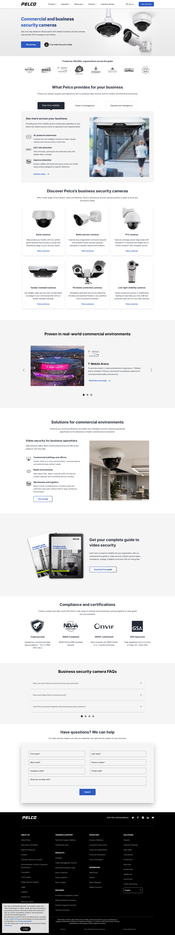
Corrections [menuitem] (128, 860)
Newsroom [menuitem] (93, 873)
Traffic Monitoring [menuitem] (130, 884)
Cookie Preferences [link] (129, 929)
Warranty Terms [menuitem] (27, 902)
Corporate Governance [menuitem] (98, 845)
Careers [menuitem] (24, 855)
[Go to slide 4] (93, 716)
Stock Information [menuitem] (96, 860)
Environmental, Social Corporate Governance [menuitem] (34, 865)
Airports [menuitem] (127, 840)
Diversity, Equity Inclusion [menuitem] (31, 860)
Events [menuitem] (92, 877)
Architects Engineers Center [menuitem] (66, 895)
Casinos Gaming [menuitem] (131, 845)
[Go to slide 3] (91, 394)
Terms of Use (14, 919)
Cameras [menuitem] (58, 858)
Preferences (8, 925)
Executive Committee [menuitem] (29, 845)
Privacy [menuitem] (63, 929)
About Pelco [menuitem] (25, 840)
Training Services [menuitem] (61, 845)
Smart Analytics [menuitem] (61, 873)
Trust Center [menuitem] (26, 877)
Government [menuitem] (128, 869)
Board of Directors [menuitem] (28, 850)
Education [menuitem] (127, 864)
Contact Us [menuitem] (25, 897)
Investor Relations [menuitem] (96, 840)
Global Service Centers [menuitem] (30, 882)
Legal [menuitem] (23, 887)
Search (131, 4)
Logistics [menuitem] (24, 892)
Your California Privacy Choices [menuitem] (94, 929)
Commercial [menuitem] (128, 855)
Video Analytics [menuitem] (61, 877)
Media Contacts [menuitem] (95, 887)
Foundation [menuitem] (25, 872)
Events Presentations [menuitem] (98, 850)
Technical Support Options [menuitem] (65, 840)
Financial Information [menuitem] (97, 855)
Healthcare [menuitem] (128, 874)
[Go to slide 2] (87, 394)
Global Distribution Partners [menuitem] (65, 900)
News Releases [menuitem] (95, 882)
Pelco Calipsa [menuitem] (60, 882)
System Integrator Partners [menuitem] (65, 905)
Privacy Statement (25, 921)
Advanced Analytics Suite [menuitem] (65, 868)
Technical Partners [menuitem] (62, 910)
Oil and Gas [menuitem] (128, 879)
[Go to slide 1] (83, 394)
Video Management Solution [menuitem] (66, 863)
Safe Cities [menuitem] (128, 850)
